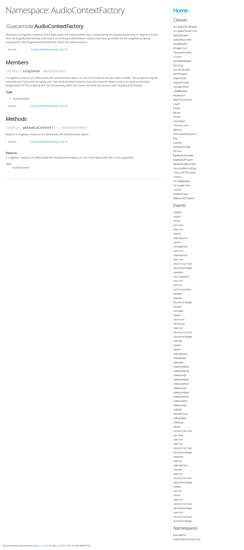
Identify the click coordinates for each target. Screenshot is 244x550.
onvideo (178, 310)
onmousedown (181, 366)
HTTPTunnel (180, 74)
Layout (177, 142)
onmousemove (181, 371)
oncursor (179, 319)
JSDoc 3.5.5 (39, 545)
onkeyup (178, 362)
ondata (177, 212)
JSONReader (180, 91)
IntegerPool (181, 86)
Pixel (176, 108)
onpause (178, 456)
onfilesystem (181, 289)
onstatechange (182, 268)
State (176, 116)
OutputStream (181, 146)
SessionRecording (184, 168)
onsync (177, 306)
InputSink (179, 78)
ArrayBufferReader (185, 26)
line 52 (63, 141)
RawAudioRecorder (184, 164)
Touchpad (179, 121)
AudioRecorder (182, 39)
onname (177, 293)
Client (177, 56)
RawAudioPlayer (183, 159)
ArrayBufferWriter (185, 31)
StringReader (181, 181)
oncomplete (180, 246)
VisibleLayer (181, 69)
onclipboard (181, 276)
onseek (177, 469)
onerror (178, 229)
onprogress (180, 238)
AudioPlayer (181, 35)
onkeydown (179, 358)
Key (175, 138)
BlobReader (180, 44)
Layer (176, 104)
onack (176, 220)
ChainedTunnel (182, 52)
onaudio (178, 272)
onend (176, 216)
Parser (177, 151)
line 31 (63, 49)
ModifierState (182, 99)
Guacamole (19, 26)
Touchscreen (181, 125)
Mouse (176, 112)
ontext (177, 491)
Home (180, 10)
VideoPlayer (181, 194)
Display (178, 65)
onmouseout (180, 401)
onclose (178, 225)
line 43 (63, 106)
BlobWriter (180, 48)
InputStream (181, 82)
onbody (177, 409)
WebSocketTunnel (184, 198)
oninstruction (182, 263)
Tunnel (177, 189)
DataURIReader (182, 61)
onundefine (180, 413)
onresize (179, 323)
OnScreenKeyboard (184, 134)
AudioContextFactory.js (44, 49)
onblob (177, 341)
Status (177, 176)
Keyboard (179, 95)
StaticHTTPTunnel (184, 172)
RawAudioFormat (183, 155)
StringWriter (181, 185)
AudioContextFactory (186, 539)
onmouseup (179, 375)
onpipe (177, 298)
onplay (177, 461)
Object (177, 129)
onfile (177, 285)
